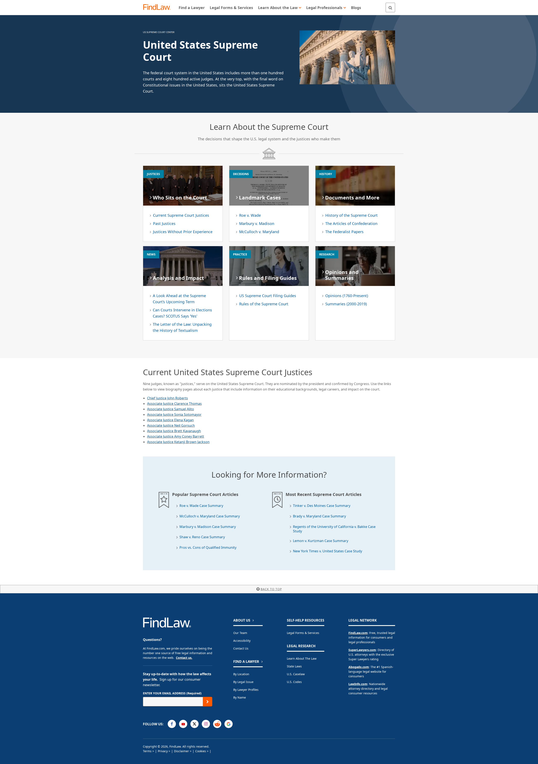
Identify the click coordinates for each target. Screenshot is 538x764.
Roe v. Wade (250, 215)
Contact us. (184, 658)
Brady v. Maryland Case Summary (319, 516)
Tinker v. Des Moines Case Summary (321, 506)
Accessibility (242, 641)
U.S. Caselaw (296, 674)
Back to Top (271, 589)
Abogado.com (358, 667)
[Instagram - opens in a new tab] (206, 724)
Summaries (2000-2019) (346, 303)
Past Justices (164, 223)
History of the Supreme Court (351, 215)
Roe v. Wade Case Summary (201, 506)
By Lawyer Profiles (245, 690)
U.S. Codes (294, 682)
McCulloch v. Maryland (259, 231)
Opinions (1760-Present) (346, 295)
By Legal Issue (243, 682)
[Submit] (207, 701)
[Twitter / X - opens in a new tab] (194, 724)
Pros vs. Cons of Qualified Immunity (207, 547)
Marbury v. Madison (256, 223)
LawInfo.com (357, 684)
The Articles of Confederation (351, 223)
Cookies (200, 751)
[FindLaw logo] (158, 7)
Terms (147, 751)
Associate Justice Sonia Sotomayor (174, 414)
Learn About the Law (301, 658)
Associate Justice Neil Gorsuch (171, 425)
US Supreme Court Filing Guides (267, 295)
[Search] (390, 7)
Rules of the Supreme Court (263, 303)
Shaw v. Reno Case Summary (202, 537)
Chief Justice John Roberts (167, 398)
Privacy (163, 751)
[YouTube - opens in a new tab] (183, 724)
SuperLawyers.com (362, 650)
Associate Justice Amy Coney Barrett (175, 436)
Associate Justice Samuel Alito (170, 409)
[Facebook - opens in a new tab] (172, 724)
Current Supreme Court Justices (181, 215)
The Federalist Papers (344, 231)
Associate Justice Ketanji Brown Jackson (178, 442)
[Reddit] (217, 724)
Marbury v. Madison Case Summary (207, 527)
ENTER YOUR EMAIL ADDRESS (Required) (172, 693)
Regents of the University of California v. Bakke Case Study (334, 529)
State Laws (294, 666)
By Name (239, 697)
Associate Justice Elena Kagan (170, 420)
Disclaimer (181, 751)
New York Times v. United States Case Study (327, 551)
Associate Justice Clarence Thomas (174, 403)
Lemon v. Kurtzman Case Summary (320, 541)
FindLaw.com (358, 633)
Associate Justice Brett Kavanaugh (174, 431)
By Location (241, 674)
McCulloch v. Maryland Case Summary (209, 516)
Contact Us (240, 648)
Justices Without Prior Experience (182, 231)
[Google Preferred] (228, 724)
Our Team (240, 633)
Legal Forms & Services (303, 633)
